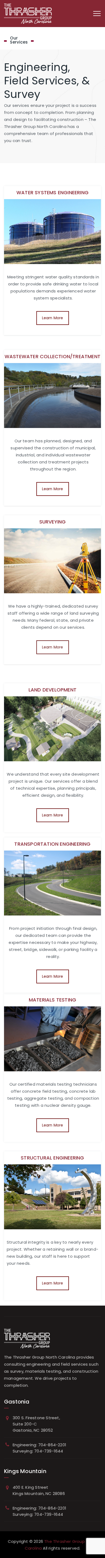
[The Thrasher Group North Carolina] (28, 13)
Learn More (52, 318)
